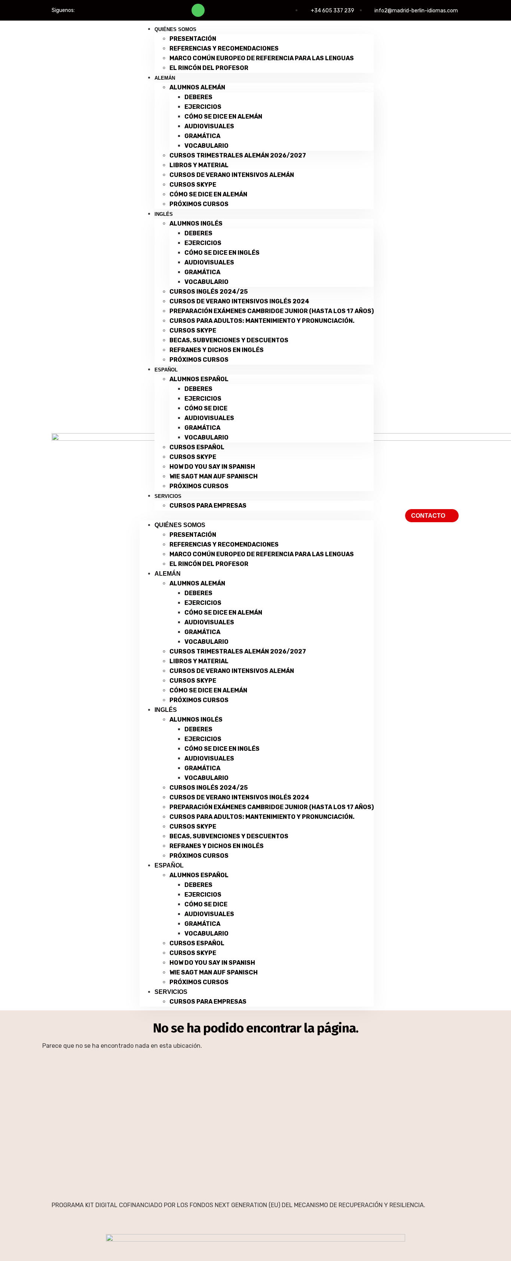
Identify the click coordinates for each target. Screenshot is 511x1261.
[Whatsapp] (198, 10)
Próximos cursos (199, 204)
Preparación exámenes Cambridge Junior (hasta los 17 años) (271, 311)
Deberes (198, 97)
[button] (257, 515)
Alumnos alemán (197, 87)
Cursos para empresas (208, 505)
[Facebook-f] (84, 10)
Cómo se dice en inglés (222, 252)
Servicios (167, 496)
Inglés (163, 214)
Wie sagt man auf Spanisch (213, 476)
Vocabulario (206, 145)
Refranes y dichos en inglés (216, 349)
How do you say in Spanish (212, 466)
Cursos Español (196, 447)
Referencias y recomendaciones (224, 48)
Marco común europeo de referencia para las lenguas (261, 58)
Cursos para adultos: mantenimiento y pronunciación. (262, 320)
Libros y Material (199, 165)
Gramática (202, 136)
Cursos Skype (192, 184)
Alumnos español (199, 379)
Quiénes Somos (175, 29)
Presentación (192, 38)
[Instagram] (122, 10)
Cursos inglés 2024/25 (208, 291)
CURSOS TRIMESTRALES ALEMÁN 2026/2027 (237, 155)
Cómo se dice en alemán (223, 116)
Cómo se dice (205, 408)
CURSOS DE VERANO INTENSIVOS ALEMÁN (231, 174)
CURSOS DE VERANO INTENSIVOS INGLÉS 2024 (239, 301)
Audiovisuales (209, 126)
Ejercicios (202, 106)
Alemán (164, 78)
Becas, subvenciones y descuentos (228, 340)
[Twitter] (103, 10)
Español (166, 370)
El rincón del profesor (208, 67)
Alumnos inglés (196, 223)
